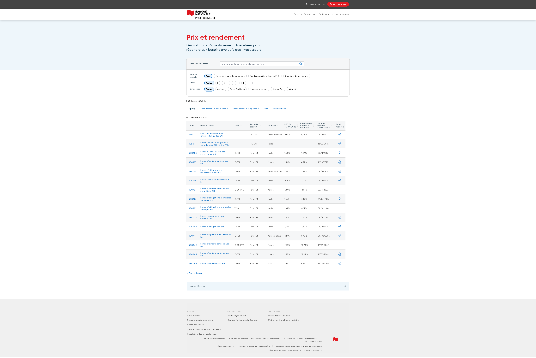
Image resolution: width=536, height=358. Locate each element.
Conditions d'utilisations (214, 339)
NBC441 (192, 236)
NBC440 (193, 227)
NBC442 (193, 245)
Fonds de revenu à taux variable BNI (212, 217)
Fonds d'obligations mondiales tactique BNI (215, 199)
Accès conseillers (195, 325)
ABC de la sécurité (313, 342)
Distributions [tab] (279, 109)
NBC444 (193, 263)
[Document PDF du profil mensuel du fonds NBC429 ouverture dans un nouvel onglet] (340, 217)
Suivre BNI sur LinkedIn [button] (279, 315)
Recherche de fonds (199, 63)
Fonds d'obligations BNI (212, 227)
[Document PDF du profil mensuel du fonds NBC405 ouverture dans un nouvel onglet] (340, 153)
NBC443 (193, 254)
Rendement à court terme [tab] (215, 109)
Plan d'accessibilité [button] (226, 346)
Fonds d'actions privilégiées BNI (214, 162)
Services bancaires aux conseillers (204, 329)
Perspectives (310, 14)
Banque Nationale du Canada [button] (243, 320)
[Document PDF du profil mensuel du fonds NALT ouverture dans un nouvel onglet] (340, 134)
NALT (191, 134)
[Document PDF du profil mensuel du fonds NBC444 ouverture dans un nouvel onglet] (340, 263)
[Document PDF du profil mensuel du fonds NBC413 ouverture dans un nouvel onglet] (340, 171)
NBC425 (193, 199)
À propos (344, 14)
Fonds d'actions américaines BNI (214, 245)
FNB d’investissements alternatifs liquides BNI (211, 134)
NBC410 (192, 162)
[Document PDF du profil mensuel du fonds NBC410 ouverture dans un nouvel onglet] (340, 162)
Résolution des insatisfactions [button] (202, 334)
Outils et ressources (328, 14)
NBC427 (193, 208)
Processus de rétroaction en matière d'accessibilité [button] (298, 346)
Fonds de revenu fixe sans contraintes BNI (213, 153)
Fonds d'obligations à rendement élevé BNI (211, 171)
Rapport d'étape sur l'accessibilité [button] (255, 346)
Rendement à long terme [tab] (246, 109)
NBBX (191, 144)
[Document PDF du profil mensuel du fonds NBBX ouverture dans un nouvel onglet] (340, 144)
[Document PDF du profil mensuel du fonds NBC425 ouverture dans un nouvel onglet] (340, 199)
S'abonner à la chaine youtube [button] (283, 320)
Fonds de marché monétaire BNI (214, 180)
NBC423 (193, 190)
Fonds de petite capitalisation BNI (215, 235)
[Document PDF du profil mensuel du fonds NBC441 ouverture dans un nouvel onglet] (340, 236)
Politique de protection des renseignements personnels (254, 339)
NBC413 (192, 171)
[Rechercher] (300, 64)
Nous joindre (193, 315)
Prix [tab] (266, 109)
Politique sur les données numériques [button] (301, 339)
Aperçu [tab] (192, 108)
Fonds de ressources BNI (212, 263)
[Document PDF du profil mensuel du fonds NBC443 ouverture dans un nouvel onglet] (340, 254)
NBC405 (193, 153)
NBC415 (192, 180)
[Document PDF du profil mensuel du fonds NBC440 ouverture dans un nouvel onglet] (340, 227)
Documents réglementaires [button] (201, 320)
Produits (298, 14)
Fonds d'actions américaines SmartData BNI (214, 189)
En (324, 4)
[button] (307, 4)
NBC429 (193, 217)
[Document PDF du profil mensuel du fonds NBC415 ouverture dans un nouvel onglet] (340, 181)
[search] (262, 63)
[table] (265, 194)
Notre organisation (237, 315)
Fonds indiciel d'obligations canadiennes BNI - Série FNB (214, 143)
